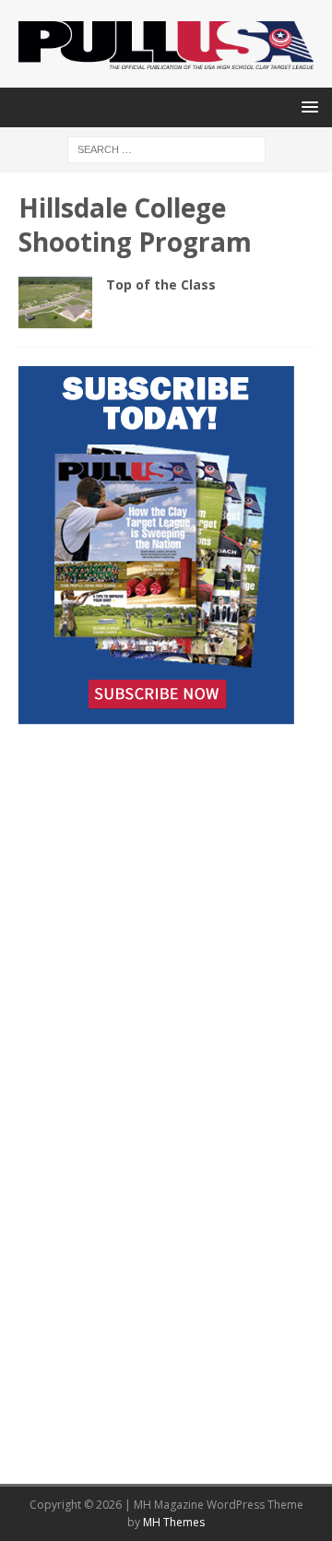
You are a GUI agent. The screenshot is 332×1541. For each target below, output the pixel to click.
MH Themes (174, 1522)
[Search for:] (166, 149)
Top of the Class (161, 284)
